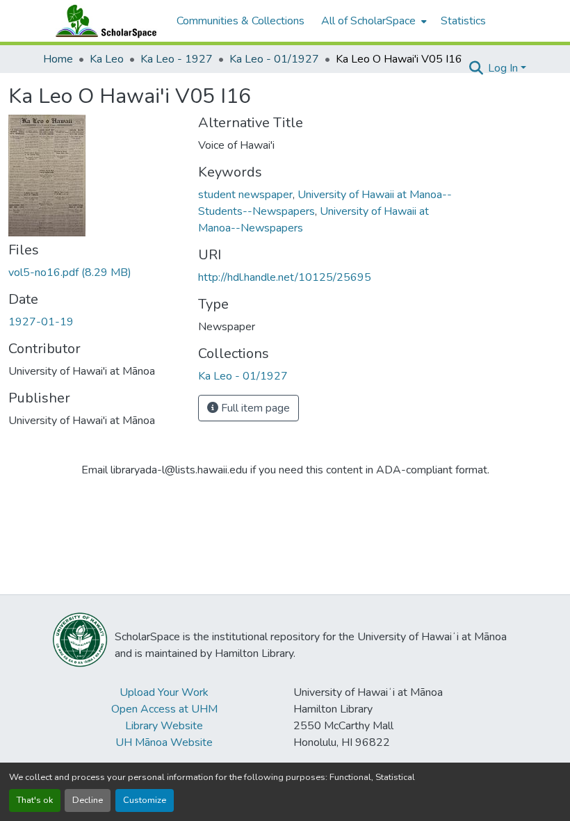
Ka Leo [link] (107, 59)
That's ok (35, 800)
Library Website (164, 725)
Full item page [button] (254, 408)
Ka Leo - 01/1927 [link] (274, 59)
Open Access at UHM (164, 709)
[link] (94, 272)
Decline (87, 800)
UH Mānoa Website (164, 742)
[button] (103, 20)
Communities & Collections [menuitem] (240, 21)
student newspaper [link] (245, 194)
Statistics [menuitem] (463, 21)
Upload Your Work (164, 692)
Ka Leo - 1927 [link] (176, 59)
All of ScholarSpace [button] (368, 21)
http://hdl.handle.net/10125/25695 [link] (284, 277)
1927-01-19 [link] (41, 322)
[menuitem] (372, 21)
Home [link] (58, 59)
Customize (144, 800)
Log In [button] (504, 68)
